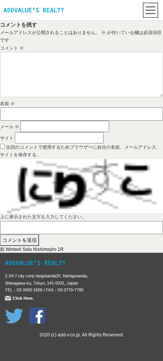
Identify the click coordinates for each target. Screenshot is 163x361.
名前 (7, 103)
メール (9, 126)
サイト (7, 138)
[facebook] (37, 311)
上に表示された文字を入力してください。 (43, 216)
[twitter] (14, 311)
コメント (12, 48)
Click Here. (23, 298)
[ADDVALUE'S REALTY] (33, 11)
